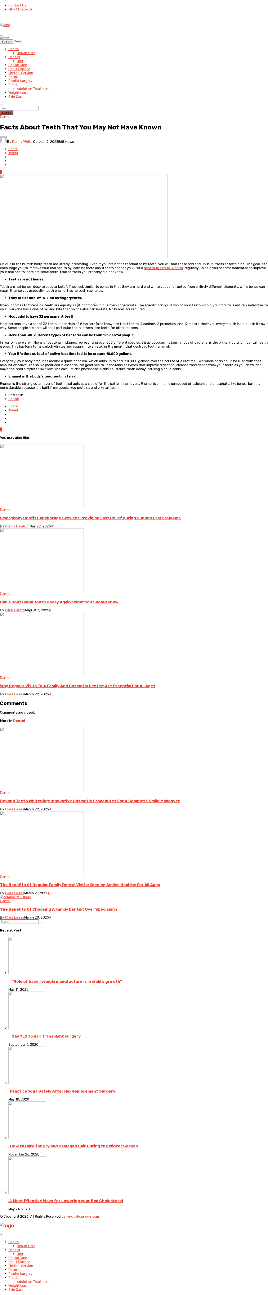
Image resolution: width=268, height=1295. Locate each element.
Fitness (14, 57)
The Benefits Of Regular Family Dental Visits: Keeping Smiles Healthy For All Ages (80, 885)
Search (6, 112)
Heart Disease (19, 69)
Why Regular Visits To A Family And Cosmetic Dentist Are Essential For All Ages (77, 686)
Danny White (22, 142)
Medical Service (20, 73)
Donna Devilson (17, 526)
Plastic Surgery (20, 81)
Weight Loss (17, 93)
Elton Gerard (15, 610)
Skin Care (15, 97)
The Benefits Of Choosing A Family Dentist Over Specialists (58, 909)
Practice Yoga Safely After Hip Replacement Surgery (61, 1091)
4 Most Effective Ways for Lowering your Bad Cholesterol (65, 1201)
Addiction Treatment (33, 89)
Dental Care (17, 65)
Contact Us (17, 5)
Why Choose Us (20, 9)
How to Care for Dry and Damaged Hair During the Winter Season (73, 1146)
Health (13, 49)
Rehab (13, 85)
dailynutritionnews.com (80, 1216)
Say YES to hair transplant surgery (44, 1036)
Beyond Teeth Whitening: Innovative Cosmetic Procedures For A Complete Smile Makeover (90, 801)
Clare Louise (14, 694)
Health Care (26, 53)
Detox (13, 77)
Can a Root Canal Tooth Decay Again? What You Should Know (59, 602)
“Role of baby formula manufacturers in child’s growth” (65, 981)
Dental (5, 117)
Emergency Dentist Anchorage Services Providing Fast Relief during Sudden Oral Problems (90, 518)
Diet (20, 61)
